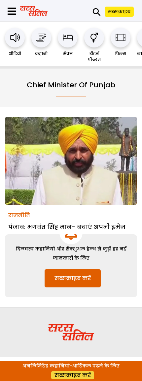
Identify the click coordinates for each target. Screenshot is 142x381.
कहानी (41, 53)
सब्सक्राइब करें (72, 278)
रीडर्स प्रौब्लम (94, 56)
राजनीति (19, 215)
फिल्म (120, 53)
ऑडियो (15, 53)
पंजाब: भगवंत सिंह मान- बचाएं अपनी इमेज (66, 227)
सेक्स (68, 53)
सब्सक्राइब (119, 11)
